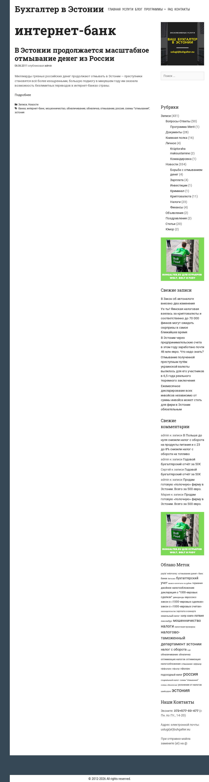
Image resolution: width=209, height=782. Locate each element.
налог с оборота (174, 649)
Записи (22, 104)
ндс (189, 650)
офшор (176, 668)
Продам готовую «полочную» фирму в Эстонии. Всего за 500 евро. (182, 484)
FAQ (170, 9)
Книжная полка (176, 138)
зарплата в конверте (186, 611)
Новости (33, 104)
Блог (138, 9)
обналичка (93, 108)
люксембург (166, 621)
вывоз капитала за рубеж (179, 583)
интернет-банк (35, 108)
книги (190, 615)
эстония (19, 112)
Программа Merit (182, 127)
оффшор (197, 664)
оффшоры (166, 668)
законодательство (168, 611)
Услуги (127, 9)
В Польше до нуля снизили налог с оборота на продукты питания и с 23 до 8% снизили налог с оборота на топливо (182, 444)
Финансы (176, 207)
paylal (163, 574)
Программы (153, 9)
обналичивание (76, 108)
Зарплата (177, 180)
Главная (114, 9)
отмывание (107, 108)
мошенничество (55, 108)
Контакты (182, 9)
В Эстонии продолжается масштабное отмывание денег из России (82, 54)
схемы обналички (169, 685)
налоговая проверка (185, 627)
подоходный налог (171, 674)
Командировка (181, 159)
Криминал (177, 191)
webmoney (172, 574)
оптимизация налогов (173, 659)
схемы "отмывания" (137, 108)
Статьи (170, 224)
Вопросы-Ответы (178, 121)
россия (120, 108)
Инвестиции (178, 185)
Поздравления (176, 218)
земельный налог (170, 616)
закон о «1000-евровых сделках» (182, 601)
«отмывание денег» (188, 573)
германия (197, 583)
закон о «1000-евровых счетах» (181, 606)
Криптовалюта (180, 196)
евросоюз (190, 597)
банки (22, 108)
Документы (174, 132)
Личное (171, 143)
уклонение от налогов (190, 684)
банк (200, 573)
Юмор (170, 229)
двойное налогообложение (177, 587)
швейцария (166, 691)
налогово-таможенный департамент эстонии (181, 638)
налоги (167, 626)
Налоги (175, 202)
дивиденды (178, 597)
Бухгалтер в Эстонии (59, 9)
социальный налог (170, 680)
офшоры (185, 668)
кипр (183, 615)
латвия (199, 615)
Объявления (174, 213)
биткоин (171, 578)
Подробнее (23, 95)
